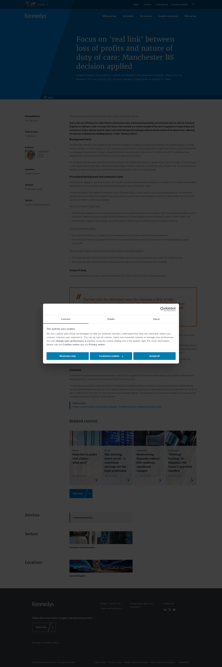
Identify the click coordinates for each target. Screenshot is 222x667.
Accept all (154, 356)
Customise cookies (109, 356)
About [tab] (156, 319)
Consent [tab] (65, 319)
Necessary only (68, 356)
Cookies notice (71, 344)
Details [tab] (111, 319)
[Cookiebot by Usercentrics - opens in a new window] (162, 309)
